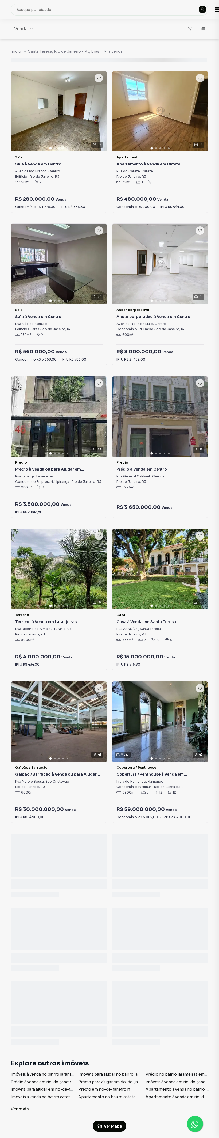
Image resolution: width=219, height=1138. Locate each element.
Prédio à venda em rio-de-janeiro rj (44, 1081)
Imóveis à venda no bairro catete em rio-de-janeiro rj (61, 1096)
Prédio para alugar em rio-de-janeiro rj (115, 1081)
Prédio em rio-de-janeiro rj (104, 1089)
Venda (21, 29)
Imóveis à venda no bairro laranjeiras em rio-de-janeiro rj (65, 1074)
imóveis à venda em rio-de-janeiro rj (180, 1081)
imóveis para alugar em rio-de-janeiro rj (48, 1089)
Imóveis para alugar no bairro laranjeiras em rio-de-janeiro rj (135, 1074)
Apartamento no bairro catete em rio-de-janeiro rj (126, 1096)
